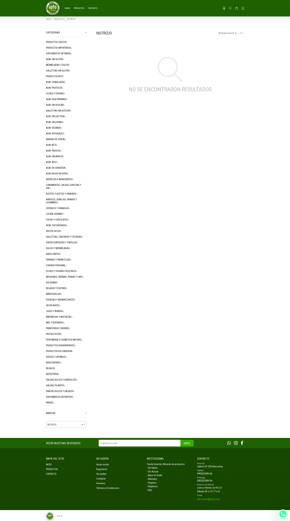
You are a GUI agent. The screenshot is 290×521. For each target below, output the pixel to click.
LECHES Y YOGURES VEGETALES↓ (61, 271)
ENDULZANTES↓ (53, 254)
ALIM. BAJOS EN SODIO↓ (57, 173)
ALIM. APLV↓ (52, 162)
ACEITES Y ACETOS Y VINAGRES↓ (62, 193)
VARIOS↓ (50, 402)
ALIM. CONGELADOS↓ (56, 82)
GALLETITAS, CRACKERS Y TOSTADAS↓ (64, 236)
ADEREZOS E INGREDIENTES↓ (60, 179)
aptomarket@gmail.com (208, 499)
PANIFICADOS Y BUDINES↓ (58, 328)
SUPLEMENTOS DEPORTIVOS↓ (60, 397)
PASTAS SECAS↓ (54, 334)
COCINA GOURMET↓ (55, 214)
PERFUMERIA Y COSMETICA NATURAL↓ (64, 339)
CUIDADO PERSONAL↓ (56, 265)
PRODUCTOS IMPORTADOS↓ (59, 47)
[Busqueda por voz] (224, 8)
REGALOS (50, 368)
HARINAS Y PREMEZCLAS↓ (58, 259)
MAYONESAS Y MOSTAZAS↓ (59, 316)
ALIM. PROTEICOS (54, 87)
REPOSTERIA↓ (52, 374)
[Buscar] (230, 8)
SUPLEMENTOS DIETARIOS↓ (59, 53)
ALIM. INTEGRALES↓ (55, 133)
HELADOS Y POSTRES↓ (56, 288)
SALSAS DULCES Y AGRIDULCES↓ (62, 379)
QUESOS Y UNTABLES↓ (56, 357)
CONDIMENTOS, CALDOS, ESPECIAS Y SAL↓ (63, 186)
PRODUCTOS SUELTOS (56, 42)
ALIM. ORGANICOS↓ (55, 156)
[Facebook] (242, 443)
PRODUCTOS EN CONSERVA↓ (59, 351)
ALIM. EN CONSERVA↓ (56, 167)
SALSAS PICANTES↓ (55, 385)
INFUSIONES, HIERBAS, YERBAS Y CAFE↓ (65, 276)
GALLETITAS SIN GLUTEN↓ (58, 70)
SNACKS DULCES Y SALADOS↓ (60, 391)
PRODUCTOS (59, 19)
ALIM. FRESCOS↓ (54, 150)
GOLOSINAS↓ (52, 282)
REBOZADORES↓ (54, 362)
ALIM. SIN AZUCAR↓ (55, 105)
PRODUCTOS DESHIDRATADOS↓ (61, 345)
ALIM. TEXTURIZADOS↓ (57, 225)
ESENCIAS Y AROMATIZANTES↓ (61, 299)
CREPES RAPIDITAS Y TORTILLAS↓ (62, 242)
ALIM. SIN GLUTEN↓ (55, 59)
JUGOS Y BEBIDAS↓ (55, 311)
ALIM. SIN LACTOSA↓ (56, 116)
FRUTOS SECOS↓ (54, 231)
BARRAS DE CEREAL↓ (56, 139)
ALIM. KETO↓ (52, 145)
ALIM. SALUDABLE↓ (55, 122)
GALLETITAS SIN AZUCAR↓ (58, 110)
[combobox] (66, 424)
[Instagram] (235, 443)
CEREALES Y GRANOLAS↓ (58, 208)
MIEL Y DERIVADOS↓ (55, 322)
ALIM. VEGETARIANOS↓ (57, 99)
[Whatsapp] (229, 443)
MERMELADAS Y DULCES (57, 65)
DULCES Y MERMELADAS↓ (58, 248)
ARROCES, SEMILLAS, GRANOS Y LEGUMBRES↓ (61, 201)
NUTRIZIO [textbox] (65, 424)
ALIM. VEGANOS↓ (54, 127)
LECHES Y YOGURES (55, 93)
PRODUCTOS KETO (54, 76)
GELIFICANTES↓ (53, 305)
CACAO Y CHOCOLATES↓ (57, 219)
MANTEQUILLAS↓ (54, 294)
